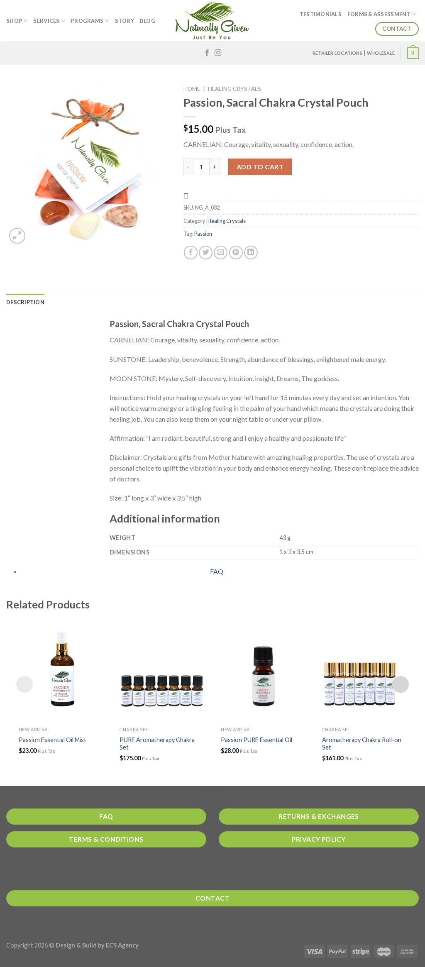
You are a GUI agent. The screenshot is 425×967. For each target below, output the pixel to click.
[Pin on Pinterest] (236, 252)
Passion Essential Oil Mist (52, 739)
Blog (147, 20)
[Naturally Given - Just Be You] (212, 21)
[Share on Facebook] (191, 252)
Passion (203, 233)
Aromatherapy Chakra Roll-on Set (361, 743)
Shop (14, 20)
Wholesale (381, 53)
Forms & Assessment (378, 14)
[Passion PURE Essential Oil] (263, 670)
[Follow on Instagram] (218, 53)
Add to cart (260, 167)
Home (191, 88)
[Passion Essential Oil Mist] (61, 670)
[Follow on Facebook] (207, 53)
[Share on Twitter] (205, 252)
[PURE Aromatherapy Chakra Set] (162, 670)
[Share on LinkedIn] (251, 252)
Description (25, 302)
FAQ (216, 571)
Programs (87, 20)
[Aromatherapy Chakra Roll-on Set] (364, 670)
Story (124, 20)
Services (46, 20)
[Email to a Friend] (220, 252)
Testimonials (321, 14)
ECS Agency (122, 945)
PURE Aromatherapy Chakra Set (157, 743)
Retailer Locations (337, 53)
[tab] (25, 302)
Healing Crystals (234, 88)
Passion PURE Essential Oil (256, 739)
